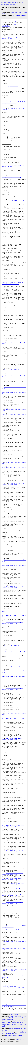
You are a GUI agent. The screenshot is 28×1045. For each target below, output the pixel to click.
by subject (8, 1033)
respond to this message (15, 1028)
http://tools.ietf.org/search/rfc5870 (12, 666)
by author (14, 1033)
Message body (14, 12)
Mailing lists (11, 2)
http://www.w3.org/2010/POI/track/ (11, 177)
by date (22, 1032)
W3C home (4, 2)
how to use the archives (11, 1035)
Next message (16, 15)
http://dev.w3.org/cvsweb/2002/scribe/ (12, 929)
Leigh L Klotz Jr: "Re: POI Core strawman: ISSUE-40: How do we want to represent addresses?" (14, 1018)
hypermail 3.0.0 (21, 1039)
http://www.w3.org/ (13, 85)
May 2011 (12, 4)
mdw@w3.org (16, 21)
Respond (21, 12)
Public (17, 2)
